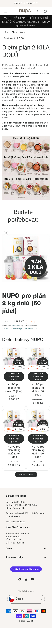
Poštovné (15, 326)
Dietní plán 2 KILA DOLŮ (15, 38)
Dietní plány (17, 32)
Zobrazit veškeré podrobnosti (18, 329)
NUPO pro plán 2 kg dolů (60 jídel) (13, 388)
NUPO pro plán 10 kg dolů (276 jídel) (14, 452)
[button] (6, 11)
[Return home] (5, 32)
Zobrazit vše (26, 475)
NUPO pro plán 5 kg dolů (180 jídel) (38, 389)
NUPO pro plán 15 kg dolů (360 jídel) (38, 452)
